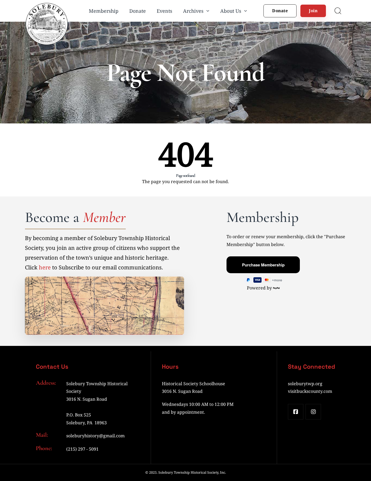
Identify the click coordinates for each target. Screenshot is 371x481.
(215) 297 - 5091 (82, 449)
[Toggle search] (338, 10)
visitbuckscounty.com (310, 391)
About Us (230, 11)
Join (313, 10)
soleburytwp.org (305, 384)
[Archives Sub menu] (207, 11)
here (45, 267)
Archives (193, 11)
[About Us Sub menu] (245, 11)
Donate (137, 11)
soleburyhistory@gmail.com (95, 436)
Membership (103, 11)
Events (164, 11)
